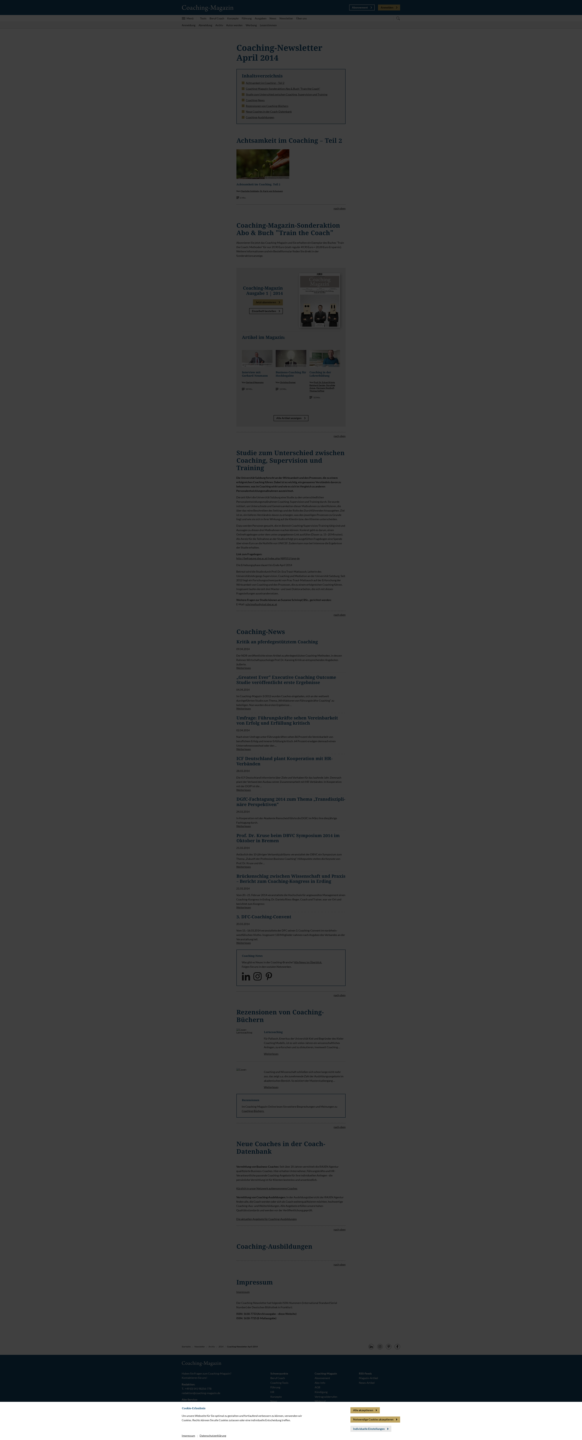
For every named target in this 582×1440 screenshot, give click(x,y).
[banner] (291, 720)
